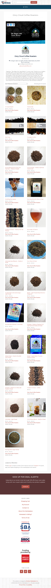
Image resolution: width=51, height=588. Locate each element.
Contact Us (25, 508)
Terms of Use (25, 518)
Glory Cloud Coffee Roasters (11, 110)
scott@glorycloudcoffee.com (26, 64)
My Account (25, 504)
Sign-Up (25, 486)
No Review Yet (25, 58)
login (10, 465)
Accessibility (29, 584)
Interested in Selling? (25, 514)
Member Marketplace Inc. (32, 581)
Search (34, 2)
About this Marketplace (26, 511)
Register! (36, 465)
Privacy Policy (22, 584)
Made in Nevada (6, 2)
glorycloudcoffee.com (25, 66)
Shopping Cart (25, 501)
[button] (26, 7)
